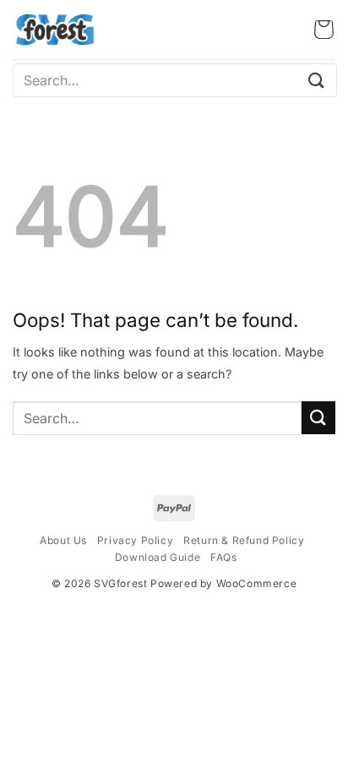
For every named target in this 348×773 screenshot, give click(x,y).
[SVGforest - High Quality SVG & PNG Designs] (55, 29)
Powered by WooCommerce (223, 583)
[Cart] (324, 29)
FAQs (223, 557)
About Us (63, 540)
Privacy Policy (135, 540)
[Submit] (317, 79)
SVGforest (120, 583)
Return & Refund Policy (243, 540)
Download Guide (157, 557)
